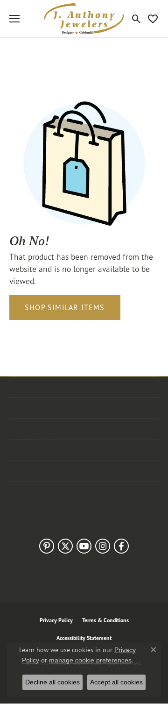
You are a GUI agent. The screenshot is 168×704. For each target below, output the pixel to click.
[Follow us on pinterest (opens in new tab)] (46, 546)
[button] (136, 18)
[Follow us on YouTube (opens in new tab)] (84, 546)
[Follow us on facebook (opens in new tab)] (121, 546)
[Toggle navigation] (14, 19)
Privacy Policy (56, 620)
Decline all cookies (52, 682)
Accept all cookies (116, 682)
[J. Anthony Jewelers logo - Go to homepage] (84, 18)
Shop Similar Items (65, 307)
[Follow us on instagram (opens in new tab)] (102, 546)
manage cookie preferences (90, 660)
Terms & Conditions (105, 620)
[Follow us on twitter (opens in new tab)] (65, 546)
